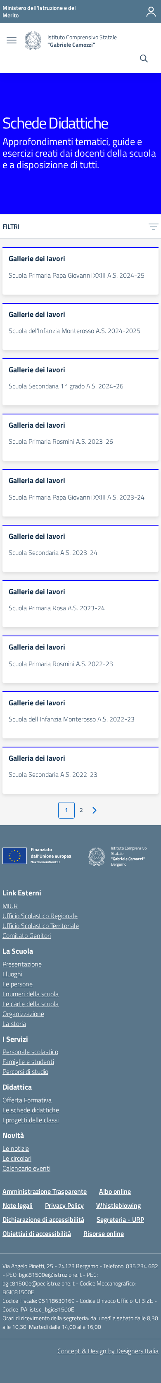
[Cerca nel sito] (143, 59)
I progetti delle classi (30, 1120)
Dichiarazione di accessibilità (43, 1219)
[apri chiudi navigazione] (12, 41)
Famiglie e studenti (28, 1061)
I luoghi (12, 974)
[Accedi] (151, 11)
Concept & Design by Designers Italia (108, 1351)
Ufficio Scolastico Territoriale (40, 926)
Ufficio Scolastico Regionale (40, 916)
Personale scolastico (30, 1052)
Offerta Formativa (27, 1100)
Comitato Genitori (26, 935)
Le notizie (15, 1148)
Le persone (17, 984)
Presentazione (22, 964)
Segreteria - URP (120, 1219)
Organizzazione (23, 1014)
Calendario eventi (26, 1168)
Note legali (17, 1205)
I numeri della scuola (30, 994)
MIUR (10, 906)
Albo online (115, 1191)
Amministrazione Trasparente (44, 1191)
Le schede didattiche (30, 1110)
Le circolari (16, 1158)
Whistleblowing (118, 1205)
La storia (14, 1023)
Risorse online (103, 1233)
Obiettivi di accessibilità (36, 1233)
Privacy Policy (64, 1205)
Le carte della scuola (30, 1004)
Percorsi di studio (25, 1071)
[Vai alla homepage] (33, 40)
